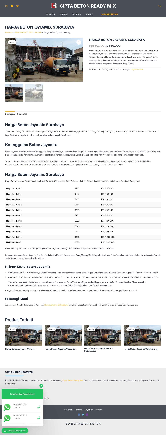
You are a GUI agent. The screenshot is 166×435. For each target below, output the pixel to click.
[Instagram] (6, 6)
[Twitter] (17, 6)
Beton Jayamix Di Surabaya (56, 305)
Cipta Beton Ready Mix (72, 380)
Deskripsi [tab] (10, 114)
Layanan (76, 14)
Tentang (63, 14)
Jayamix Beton (137, 70)
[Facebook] (12, 6)
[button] (159, 6)
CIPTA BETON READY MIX (88, 6)
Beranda (50, 14)
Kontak (89, 14)
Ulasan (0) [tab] (22, 114)
